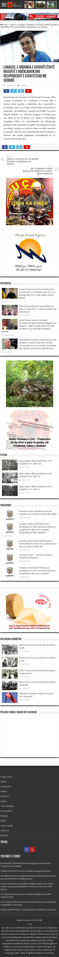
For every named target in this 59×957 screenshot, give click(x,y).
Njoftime (4, 835)
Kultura (4, 801)
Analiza (4, 791)
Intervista (5, 796)
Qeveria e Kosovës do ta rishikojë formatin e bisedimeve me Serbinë (22, 160)
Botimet (4, 816)
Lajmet (12, 24)
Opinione (5, 830)
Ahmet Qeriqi (7, 825)
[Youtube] (32, 849)
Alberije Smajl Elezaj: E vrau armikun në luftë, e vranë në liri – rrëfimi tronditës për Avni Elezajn (38, 309)
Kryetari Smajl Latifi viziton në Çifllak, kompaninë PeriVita (26, 871)
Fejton (3, 821)
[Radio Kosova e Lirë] (29, 4)
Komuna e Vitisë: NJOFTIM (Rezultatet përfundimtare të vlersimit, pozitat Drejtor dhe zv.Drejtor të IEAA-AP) (38, 544)
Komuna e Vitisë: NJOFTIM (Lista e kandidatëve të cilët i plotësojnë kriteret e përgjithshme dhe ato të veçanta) (37, 571)
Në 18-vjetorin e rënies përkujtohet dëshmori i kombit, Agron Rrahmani (37, 170)
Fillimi (5, 24)
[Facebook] (26, 849)
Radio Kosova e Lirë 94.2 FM (29, 920)
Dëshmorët (6, 786)
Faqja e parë (6, 777)
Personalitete (6, 811)
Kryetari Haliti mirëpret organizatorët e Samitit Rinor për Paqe (28, 909)
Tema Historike (7, 806)
